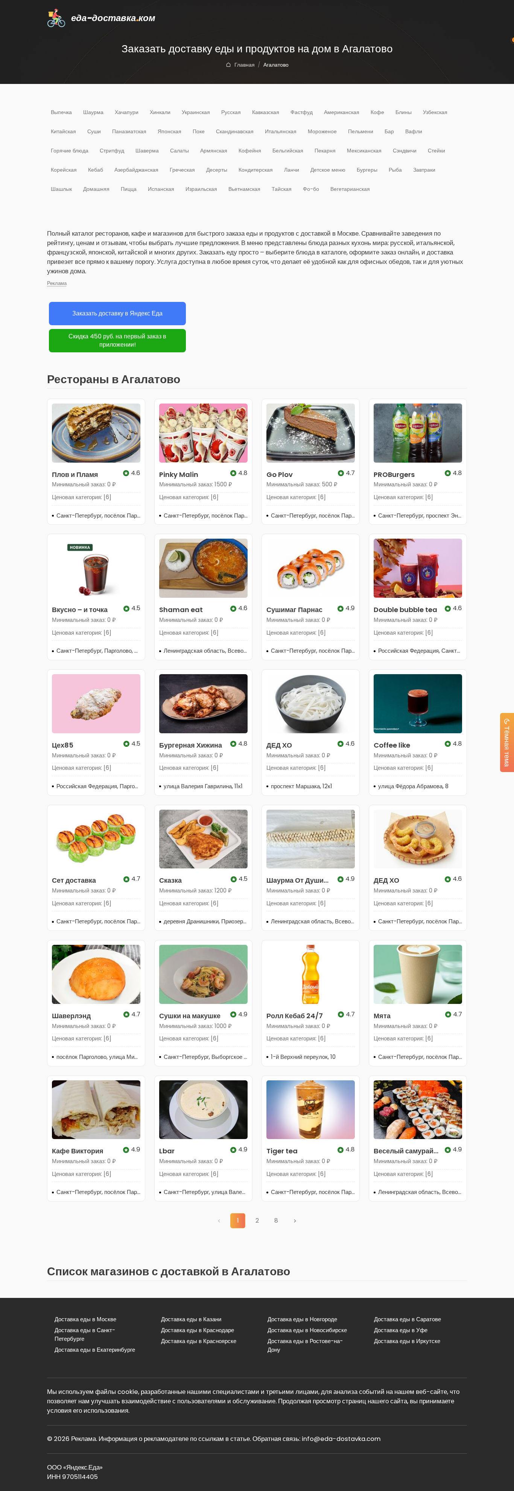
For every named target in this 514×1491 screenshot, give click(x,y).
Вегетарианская (350, 189)
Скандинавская (235, 131)
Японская (169, 131)
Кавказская (265, 112)
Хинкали (160, 112)
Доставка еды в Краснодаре (197, 1330)
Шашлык (61, 189)
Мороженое (322, 131)
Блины (403, 112)
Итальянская (281, 131)
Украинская (196, 112)
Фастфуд (301, 112)
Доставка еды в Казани (191, 1319)
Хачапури (126, 112)
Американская (341, 112)
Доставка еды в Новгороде (302, 1319)
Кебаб (95, 170)
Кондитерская (256, 170)
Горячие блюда (69, 150)
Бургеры (367, 170)
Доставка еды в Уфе (400, 1330)
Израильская (201, 189)
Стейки (436, 150)
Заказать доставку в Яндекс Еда (117, 313)
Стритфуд (112, 150)
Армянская (213, 150)
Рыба (395, 170)
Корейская (64, 170)
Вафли (413, 131)
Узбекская (435, 112)
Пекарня (325, 150)
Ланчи (291, 170)
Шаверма (147, 150)
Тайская (282, 189)
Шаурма (93, 112)
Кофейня (250, 150)
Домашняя (96, 189)
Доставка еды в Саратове (407, 1319)
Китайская (63, 131)
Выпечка (61, 112)
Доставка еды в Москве (85, 1319)
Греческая (182, 170)
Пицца (129, 189)
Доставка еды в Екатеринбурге (95, 1350)
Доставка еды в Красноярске (198, 1341)
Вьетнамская (244, 189)
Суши (94, 131)
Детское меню (327, 170)
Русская (231, 112)
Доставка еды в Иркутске (407, 1341)
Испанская (161, 189)
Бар (389, 131)
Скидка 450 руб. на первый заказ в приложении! (117, 341)
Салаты (179, 150)
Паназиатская (129, 131)
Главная (244, 65)
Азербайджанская (136, 170)
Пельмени (360, 131)
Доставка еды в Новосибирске (307, 1330)
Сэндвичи (405, 150)
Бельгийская (287, 150)
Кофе (377, 112)
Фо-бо (311, 189)
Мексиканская (364, 150)
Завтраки (424, 170)
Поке (199, 131)
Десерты (216, 170)
